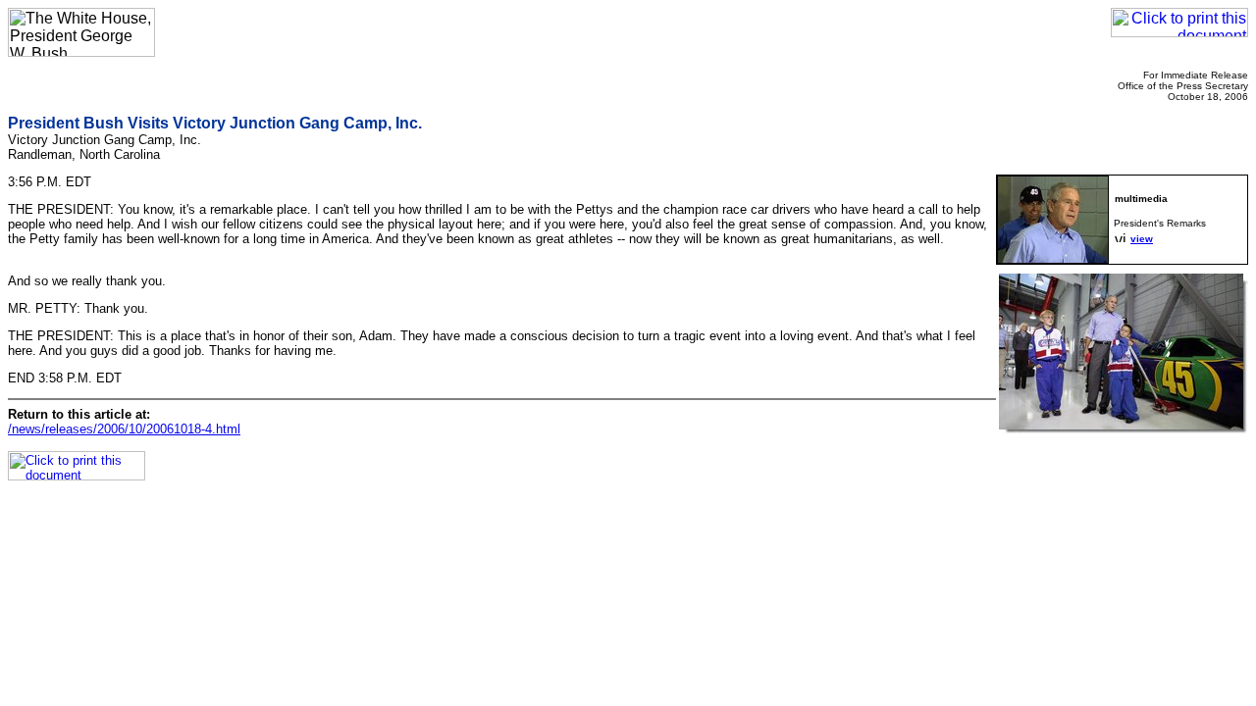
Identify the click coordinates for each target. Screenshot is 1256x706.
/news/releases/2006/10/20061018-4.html (124, 429)
